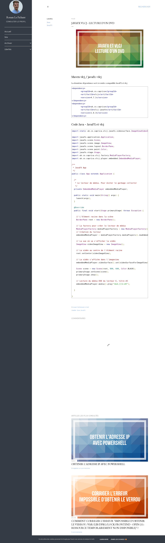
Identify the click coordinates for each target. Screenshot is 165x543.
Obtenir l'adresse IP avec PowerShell (98, 464)
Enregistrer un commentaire (80, 468)
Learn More (104, 539)
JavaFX (49, 25)
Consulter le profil (16, 22)
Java (48, 22)
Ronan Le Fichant (15, 17)
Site (6, 37)
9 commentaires (76, 532)
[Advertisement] (109, 393)
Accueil (7, 32)
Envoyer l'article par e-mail (80, 307)
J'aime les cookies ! (118, 539)
